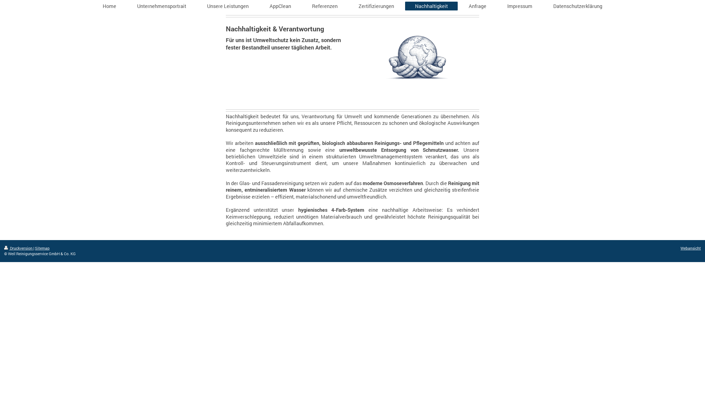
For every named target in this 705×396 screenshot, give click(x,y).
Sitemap (42, 248)
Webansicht (690, 248)
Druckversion (21, 248)
